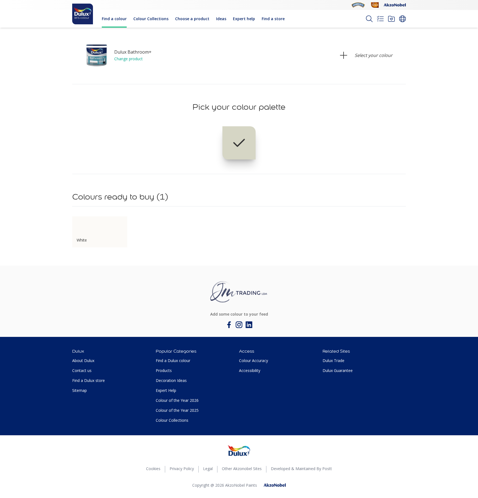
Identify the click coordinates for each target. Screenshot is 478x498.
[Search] (369, 18)
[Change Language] (402, 18)
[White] (239, 142)
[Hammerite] (358, 5)
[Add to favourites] (120, 223)
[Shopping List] (380, 18)
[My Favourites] (391, 18)
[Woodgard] (374, 5)
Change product (128, 58)
